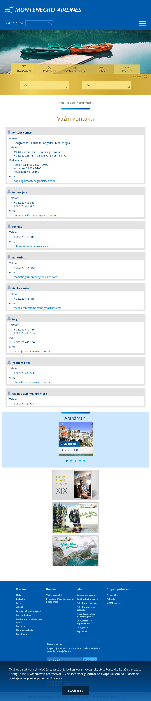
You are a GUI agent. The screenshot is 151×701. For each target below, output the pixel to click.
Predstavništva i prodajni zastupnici (60, 600)
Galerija (20, 599)
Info (79, 589)
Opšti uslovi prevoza (87, 599)
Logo (18, 603)
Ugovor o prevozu (85, 595)
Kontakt (71, 102)
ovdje (105, 674)
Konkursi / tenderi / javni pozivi (29, 620)
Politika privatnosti (86, 603)
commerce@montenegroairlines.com (36, 215)
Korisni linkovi (23, 615)
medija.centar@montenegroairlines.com (38, 308)
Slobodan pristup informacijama (85, 615)
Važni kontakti (84, 102)
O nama (21, 589)
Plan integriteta (25, 630)
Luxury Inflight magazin (29, 611)
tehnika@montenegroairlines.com (34, 246)
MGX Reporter (114, 603)
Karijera (20, 626)
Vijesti (19, 607)
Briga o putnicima (119, 589)
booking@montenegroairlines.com (34, 181)
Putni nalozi (22, 634)
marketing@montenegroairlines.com (35, 277)
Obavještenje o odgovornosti (84, 622)
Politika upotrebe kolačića (85, 608)
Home (61, 102)
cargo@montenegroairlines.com (33, 351)
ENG (15, 23)
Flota (19, 595)
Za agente (82, 627)
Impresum (81, 631)
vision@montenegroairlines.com (33, 382)
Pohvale (111, 599)
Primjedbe (112, 595)
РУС (22, 23)
